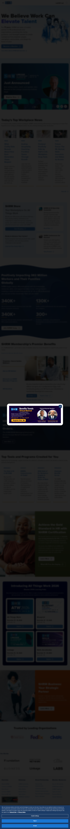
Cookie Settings (35, 816)
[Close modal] (60, 406)
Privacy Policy (22, 812)
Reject (35, 820)
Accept (35, 825)
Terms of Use (13, 812)
